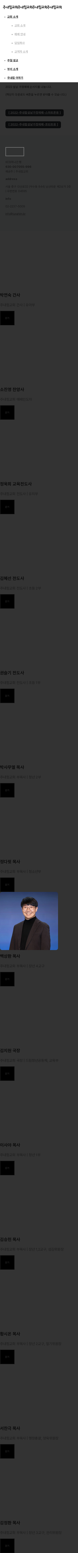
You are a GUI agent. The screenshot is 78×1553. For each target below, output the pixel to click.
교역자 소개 (21, 51)
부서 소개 (12, 69)
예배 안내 (20, 34)
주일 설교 (12, 60)
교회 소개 (12, 17)
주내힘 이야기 (15, 78)
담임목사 (20, 43)
